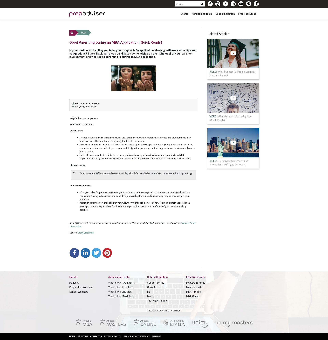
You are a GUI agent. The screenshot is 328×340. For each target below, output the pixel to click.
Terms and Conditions (136, 336)
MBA (83, 32)
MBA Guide (192, 296)
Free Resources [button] (247, 13)
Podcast (74, 282)
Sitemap (156, 336)
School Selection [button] (225, 13)
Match (150, 296)
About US (83, 336)
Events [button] (185, 13)
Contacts (96, 336)
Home (72, 336)
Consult (151, 287)
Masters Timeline (195, 282)
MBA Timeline (194, 291)
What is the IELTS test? (121, 287)
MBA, (77, 106)
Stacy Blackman (86, 232)
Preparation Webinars (81, 287)
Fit (148, 291)
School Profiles (155, 282)
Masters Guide (194, 287)
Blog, (82, 106)
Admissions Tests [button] (202, 13)
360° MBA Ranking (157, 300)
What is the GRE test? (120, 291)
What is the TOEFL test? (121, 282)
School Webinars (78, 291)
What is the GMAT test (120, 296)
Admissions (91, 106)
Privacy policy (112, 336)
